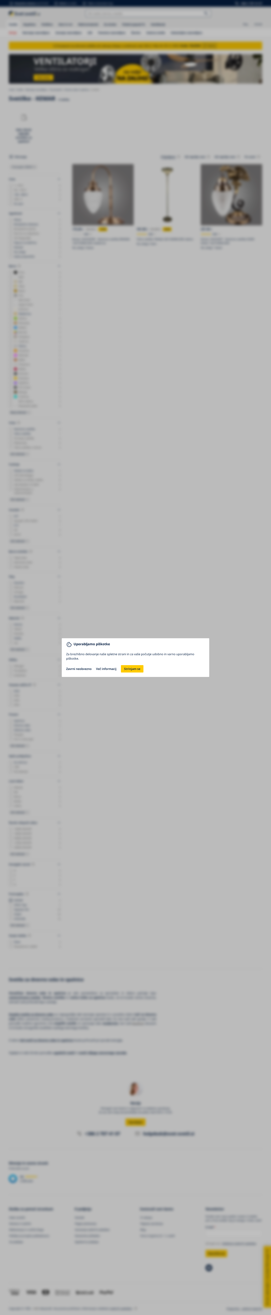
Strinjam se (132, 669)
